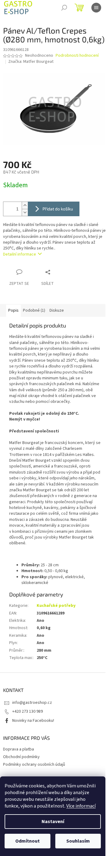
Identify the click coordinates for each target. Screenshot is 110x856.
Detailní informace (19, 254)
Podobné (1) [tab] (34, 310)
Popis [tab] (13, 310)
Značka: (30, 62)
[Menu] (96, 8)
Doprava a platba (18, 749)
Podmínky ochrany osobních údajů (34, 764)
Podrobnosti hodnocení (77, 56)
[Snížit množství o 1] (25, 212)
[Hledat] (64, 8)
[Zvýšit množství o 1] (25, 205)
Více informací (81, 806)
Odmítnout (27, 841)
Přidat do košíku (57, 208)
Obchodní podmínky (21, 757)
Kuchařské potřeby (56, 606)
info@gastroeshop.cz (32, 703)
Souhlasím (78, 841)
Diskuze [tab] (57, 310)
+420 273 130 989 (27, 711)
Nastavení (53, 821)
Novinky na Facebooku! (33, 721)
